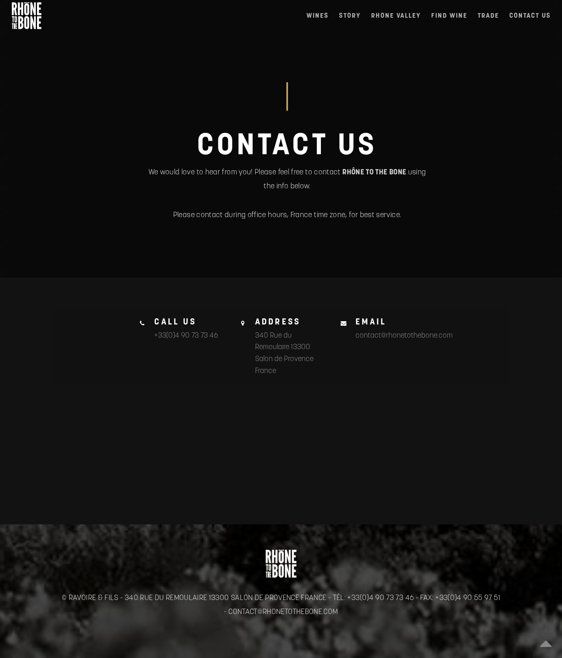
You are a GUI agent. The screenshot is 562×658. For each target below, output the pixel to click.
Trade (488, 15)
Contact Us (530, 15)
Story (350, 15)
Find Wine (449, 15)
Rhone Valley (396, 15)
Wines (318, 15)
